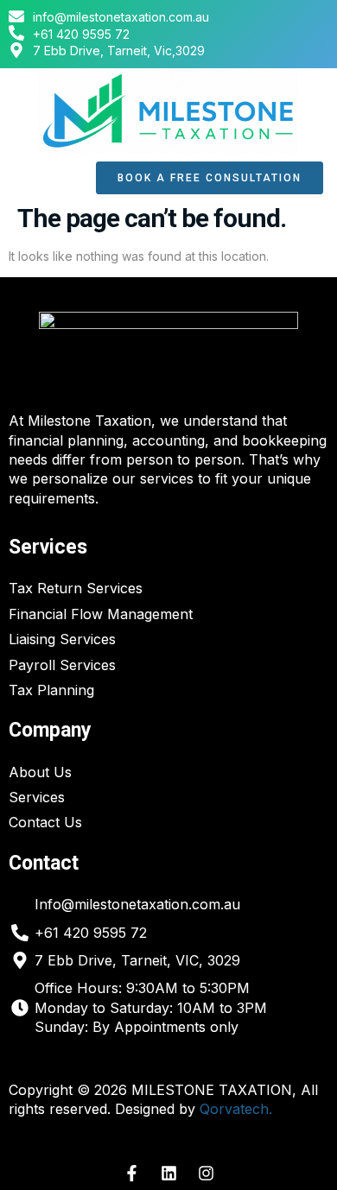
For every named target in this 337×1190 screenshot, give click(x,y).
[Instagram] (205, 1173)
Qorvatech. (236, 1108)
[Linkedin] (168, 1173)
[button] (44, 177)
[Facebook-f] (131, 1173)
